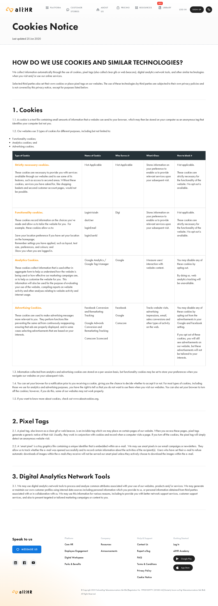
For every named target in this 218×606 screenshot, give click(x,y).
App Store (183, 567)
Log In (183, 9)
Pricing (123, 7)
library (164, 7)
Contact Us (142, 544)
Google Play (184, 558)
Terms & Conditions (147, 564)
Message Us (27, 549)
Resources (143, 7)
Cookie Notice (144, 577)
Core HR (69, 544)
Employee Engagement (76, 551)
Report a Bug (143, 551)
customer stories (74, 9)
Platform (53, 7)
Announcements (109, 551)
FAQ (139, 557)
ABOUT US (102, 9)
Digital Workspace (74, 557)
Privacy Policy (144, 570)
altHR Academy (181, 551)
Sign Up (196, 9)
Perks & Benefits (73, 564)
